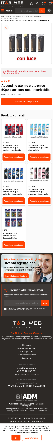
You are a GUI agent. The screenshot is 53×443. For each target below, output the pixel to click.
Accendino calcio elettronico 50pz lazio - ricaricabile (39, 147)
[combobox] (30, 10)
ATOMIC (5, 81)
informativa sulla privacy (24, 308)
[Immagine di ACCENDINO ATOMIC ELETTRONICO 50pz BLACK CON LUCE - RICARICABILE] (6, 27)
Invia (45, 303)
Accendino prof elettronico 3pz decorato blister (10, 235)
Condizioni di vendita (26, 355)
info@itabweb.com (26, 368)
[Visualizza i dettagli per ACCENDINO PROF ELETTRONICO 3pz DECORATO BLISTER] (14, 218)
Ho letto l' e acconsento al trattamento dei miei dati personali (27, 309)
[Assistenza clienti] (31, 3)
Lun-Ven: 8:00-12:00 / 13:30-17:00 (26, 374)
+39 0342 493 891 (26, 371)
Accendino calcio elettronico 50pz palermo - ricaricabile (38, 191)
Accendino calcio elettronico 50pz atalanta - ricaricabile (12, 191)
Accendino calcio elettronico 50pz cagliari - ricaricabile (12, 147)
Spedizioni (26, 358)
